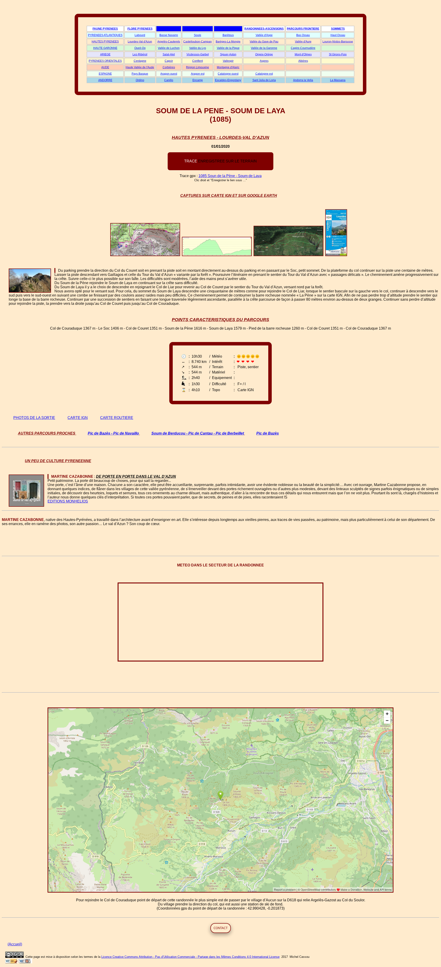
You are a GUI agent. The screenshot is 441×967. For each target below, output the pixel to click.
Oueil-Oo (140, 48)
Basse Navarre (168, 35)
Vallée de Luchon (169, 48)
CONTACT (221, 928)
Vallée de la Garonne (264, 48)
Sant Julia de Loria (264, 80)
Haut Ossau (338, 35)
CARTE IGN (78, 418)
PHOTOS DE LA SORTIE (34, 418)
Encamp (197, 80)
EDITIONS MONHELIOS (68, 501)
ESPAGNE (105, 73)
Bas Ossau (303, 35)
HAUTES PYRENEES (105, 41)
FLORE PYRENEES (140, 28)
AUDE (105, 67)
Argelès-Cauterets (168, 41)
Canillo (168, 80)
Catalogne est (264, 73)
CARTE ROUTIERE (116, 418)
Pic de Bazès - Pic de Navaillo (113, 433)
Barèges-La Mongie (228, 41)
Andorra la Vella (303, 80)
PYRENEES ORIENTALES (105, 60)
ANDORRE (105, 80)
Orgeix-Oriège (264, 54)
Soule (197, 35)
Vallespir (228, 60)
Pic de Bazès (267, 433)
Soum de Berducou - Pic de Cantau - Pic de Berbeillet (197, 433)
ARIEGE (105, 54)
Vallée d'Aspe (264, 35)
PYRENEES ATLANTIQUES (105, 35)
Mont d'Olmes (303, 54)
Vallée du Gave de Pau (264, 41)
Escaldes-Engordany (228, 80)
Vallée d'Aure (303, 41)
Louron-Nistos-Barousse (337, 41)
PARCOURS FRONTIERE (303, 28)
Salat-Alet (169, 54)
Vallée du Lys (197, 48)
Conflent (197, 60)
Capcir (169, 60)
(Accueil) (15, 944)
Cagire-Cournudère (303, 48)
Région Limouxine (197, 67)
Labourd (140, 35)
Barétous (228, 35)
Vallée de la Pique (228, 48)
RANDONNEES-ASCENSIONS (264, 28)
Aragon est (197, 73)
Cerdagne (140, 60)
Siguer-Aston (228, 54)
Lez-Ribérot (140, 54)
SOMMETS (338, 28)
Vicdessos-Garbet (198, 54)
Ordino (140, 80)
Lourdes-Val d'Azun (140, 41)
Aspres (264, 60)
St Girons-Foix (338, 54)
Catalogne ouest (228, 73)
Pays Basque (140, 73)
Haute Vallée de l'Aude (140, 67)
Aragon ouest (168, 73)
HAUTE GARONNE (105, 48)
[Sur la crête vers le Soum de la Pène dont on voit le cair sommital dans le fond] (54, 270)
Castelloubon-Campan (197, 41)
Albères (303, 60)
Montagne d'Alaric (228, 67)
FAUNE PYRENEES (105, 28)
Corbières (169, 67)
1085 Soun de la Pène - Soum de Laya (230, 176)
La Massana (337, 80)
